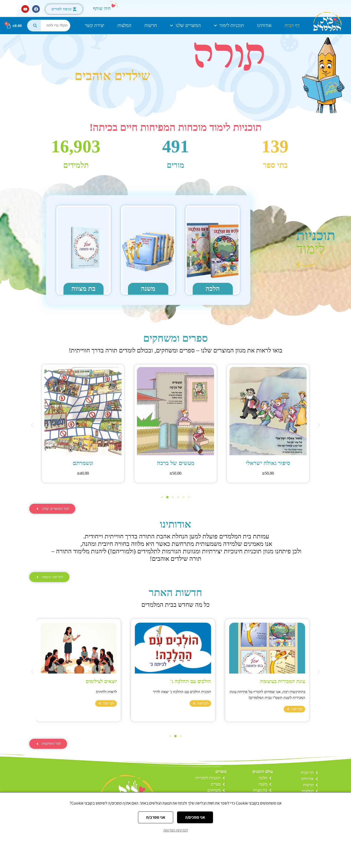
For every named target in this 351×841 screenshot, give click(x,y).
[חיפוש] (34, 26)
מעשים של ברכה (265, 463)
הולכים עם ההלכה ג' (190, 681)
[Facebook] (36, 9)
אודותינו (264, 25)
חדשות (150, 25)
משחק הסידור (80, 463)
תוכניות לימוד (231, 25)
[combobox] (55, 26)
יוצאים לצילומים (101, 681)
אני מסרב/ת (155, 817)
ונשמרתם (173, 463)
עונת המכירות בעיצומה (282, 681)
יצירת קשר (94, 25)
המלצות (124, 25)
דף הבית (292, 25)
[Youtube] (25, 9)
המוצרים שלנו (188, 25)
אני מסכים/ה (195, 817)
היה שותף (101, 8)
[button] (32, 425)
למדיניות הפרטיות (175, 830)
